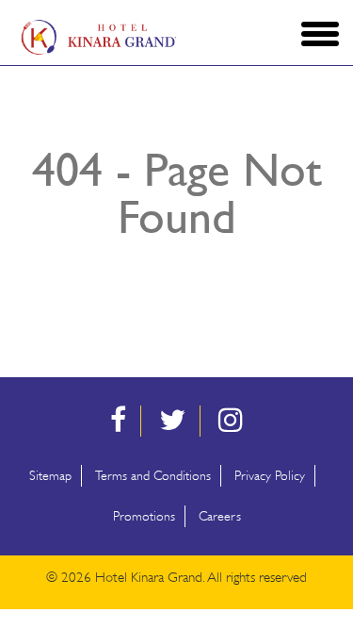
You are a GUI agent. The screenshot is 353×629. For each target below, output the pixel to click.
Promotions (144, 516)
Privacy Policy (269, 476)
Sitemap (50, 476)
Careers (220, 516)
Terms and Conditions (153, 476)
